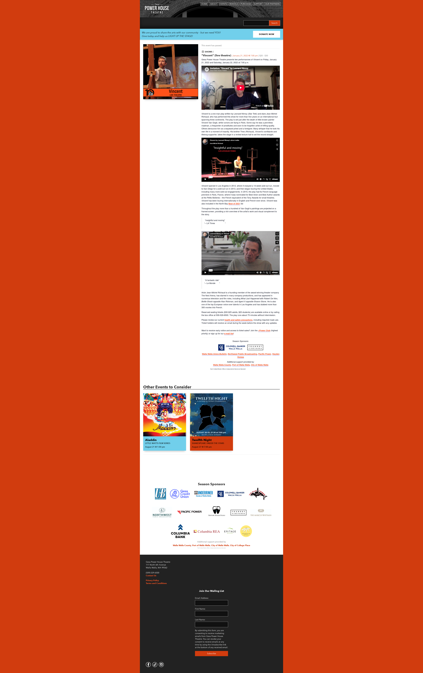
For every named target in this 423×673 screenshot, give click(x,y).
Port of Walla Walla (241, 364)
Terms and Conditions (156, 583)
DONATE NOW (266, 34)
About (213, 4)
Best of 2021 (234, 203)
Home (204, 4)
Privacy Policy (152, 580)
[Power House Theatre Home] (157, 5)
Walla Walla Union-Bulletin (214, 353)
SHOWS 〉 (210, 52)
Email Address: (202, 598)
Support (258, 4)
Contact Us (151, 575)
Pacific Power (264, 353)
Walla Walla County (222, 364)
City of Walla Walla (259, 364)
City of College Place (240, 545)
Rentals (234, 4)
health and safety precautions (238, 319)
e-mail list (228, 333)
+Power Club (264, 330)
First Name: (200, 609)
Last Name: (200, 619)
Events (223, 4)
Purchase (246, 4)
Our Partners (272, 4)
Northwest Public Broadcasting (242, 353)
